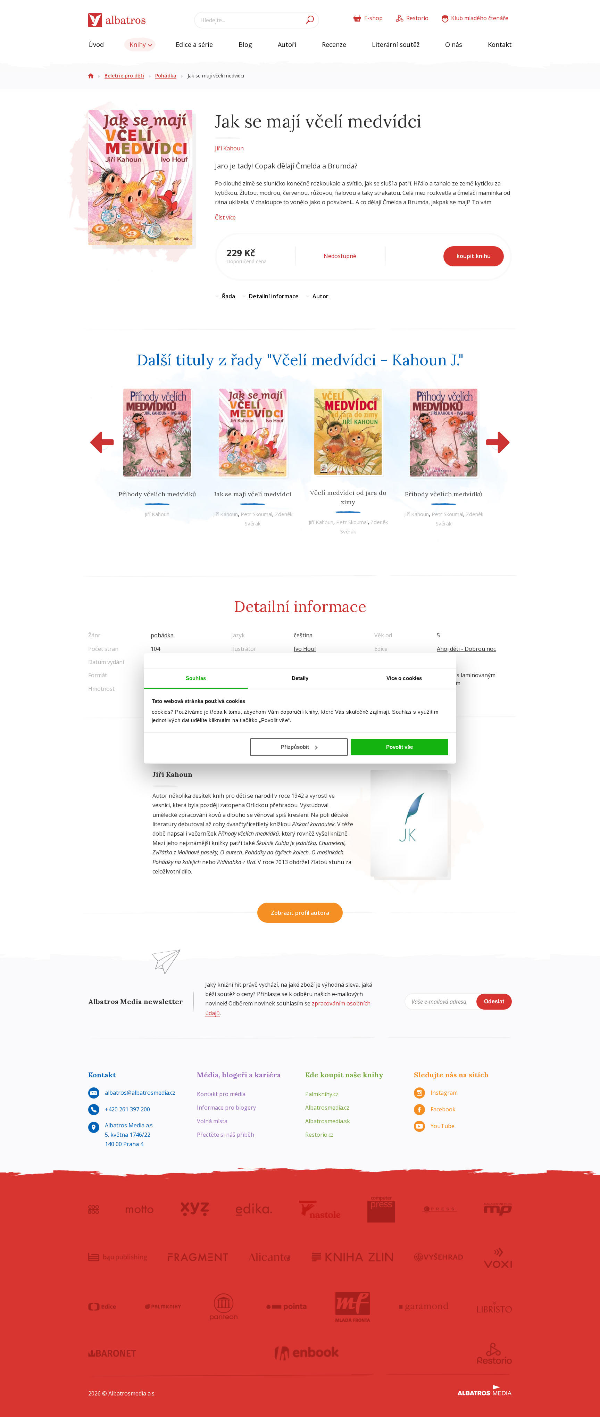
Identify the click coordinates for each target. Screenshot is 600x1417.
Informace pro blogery (226, 1107)
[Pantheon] (223, 1307)
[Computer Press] (381, 1209)
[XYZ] (194, 1209)
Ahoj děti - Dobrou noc (466, 649)
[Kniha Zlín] (352, 1257)
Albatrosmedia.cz (327, 1107)
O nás (453, 44)
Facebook (443, 1109)
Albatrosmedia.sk (327, 1121)
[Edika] (253, 1209)
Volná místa (212, 1121)
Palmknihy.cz (322, 1094)
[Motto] (139, 1209)
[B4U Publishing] (117, 1257)
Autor (320, 296)
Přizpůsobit (295, 747)
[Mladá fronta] (353, 1307)
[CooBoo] (93, 1209)
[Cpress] (439, 1209)
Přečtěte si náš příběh (225, 1134)
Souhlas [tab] (196, 678)
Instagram (444, 1092)
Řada (228, 296)
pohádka (162, 635)
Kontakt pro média (221, 1094)
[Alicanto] (269, 1257)
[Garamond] (424, 1307)
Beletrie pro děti (124, 75)
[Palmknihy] (162, 1307)
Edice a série (194, 44)
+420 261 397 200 (127, 1109)
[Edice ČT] (102, 1307)
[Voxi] (498, 1257)
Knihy (139, 44)
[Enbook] (306, 1353)
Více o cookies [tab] (404, 678)
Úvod (96, 44)
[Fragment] (198, 1257)
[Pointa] (286, 1307)
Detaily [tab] (300, 678)
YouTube (443, 1126)
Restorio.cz (319, 1134)
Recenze (334, 44)
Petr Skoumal (256, 514)
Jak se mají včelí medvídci (252, 494)
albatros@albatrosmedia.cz (140, 1092)
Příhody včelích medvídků (157, 494)
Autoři (287, 44)
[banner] (117, 20)
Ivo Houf (305, 649)
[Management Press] (498, 1209)
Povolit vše (399, 747)
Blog (245, 44)
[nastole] (320, 1209)
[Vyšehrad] (439, 1257)
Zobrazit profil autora (300, 913)
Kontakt (500, 44)
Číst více (225, 217)
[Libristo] (494, 1307)
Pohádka (165, 75)
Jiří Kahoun (229, 148)
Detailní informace (274, 296)
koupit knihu (474, 256)
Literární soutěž (395, 44)
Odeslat (494, 1001)
